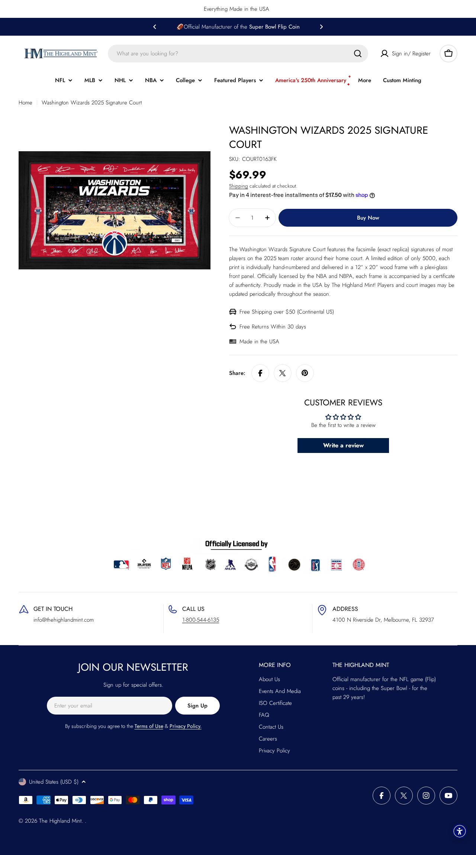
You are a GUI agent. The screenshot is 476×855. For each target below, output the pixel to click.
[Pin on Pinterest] (305, 373)
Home (25, 102)
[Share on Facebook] (260, 373)
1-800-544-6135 (200, 620)
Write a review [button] (343, 445)
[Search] (357, 53)
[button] (154, 26)
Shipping (238, 186)
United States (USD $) (53, 782)
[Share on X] (283, 373)
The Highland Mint (60, 821)
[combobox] (238, 53)
